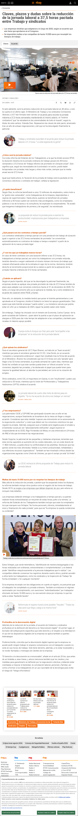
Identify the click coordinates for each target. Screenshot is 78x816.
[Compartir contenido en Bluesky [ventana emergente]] (65, 102)
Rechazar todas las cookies (46, 812)
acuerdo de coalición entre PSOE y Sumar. (20, 293)
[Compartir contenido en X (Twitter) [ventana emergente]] (61, 102)
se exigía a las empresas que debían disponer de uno (37, 488)
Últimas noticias (53, 747)
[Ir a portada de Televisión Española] (21, 758)
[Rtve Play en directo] (8, 3)
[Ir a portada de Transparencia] (60, 758)
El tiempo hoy (11, 747)
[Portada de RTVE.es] (38, 3)
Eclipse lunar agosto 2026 (12, 743)
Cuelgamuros (24, 747)
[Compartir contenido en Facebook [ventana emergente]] (56, 102)
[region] (39, 796)
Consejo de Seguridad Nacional (37, 743)
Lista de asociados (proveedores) (12, 808)
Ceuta (73, 743)
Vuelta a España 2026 (60, 743)
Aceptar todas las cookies (66, 812)
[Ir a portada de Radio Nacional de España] (35, 758)
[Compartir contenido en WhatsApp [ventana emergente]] (70, 102)
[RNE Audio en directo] (12, 3)
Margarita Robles (38, 747)
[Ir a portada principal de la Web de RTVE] (7, 757)
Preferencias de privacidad (11, 812)
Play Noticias (67, 747)
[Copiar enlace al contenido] (74, 102)
